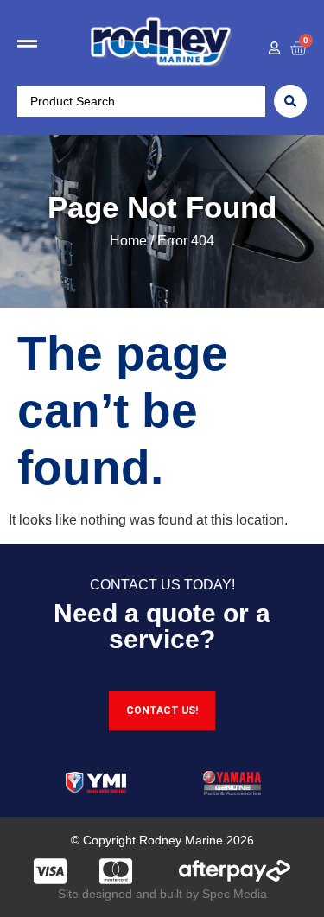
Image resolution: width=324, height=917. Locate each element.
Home (128, 240)
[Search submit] (290, 101)
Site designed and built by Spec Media (162, 894)
